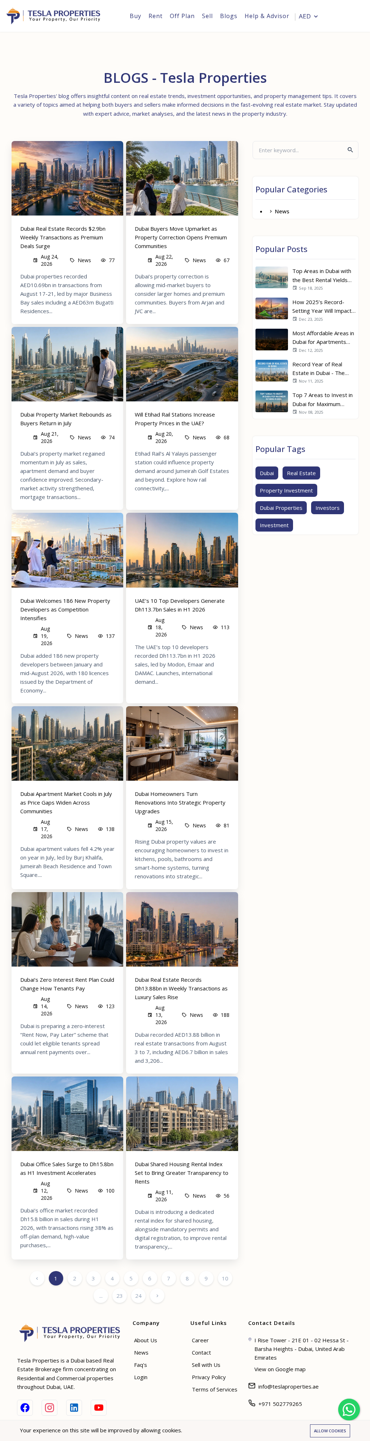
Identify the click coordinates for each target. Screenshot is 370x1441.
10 (225, 1278)
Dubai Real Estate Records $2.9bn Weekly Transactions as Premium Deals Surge (63, 237)
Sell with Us (206, 1364)
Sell (207, 16)
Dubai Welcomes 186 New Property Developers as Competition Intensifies (65, 609)
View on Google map (280, 1369)
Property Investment (286, 490)
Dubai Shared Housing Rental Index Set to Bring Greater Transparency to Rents (181, 1172)
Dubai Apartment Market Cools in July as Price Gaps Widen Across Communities (66, 802)
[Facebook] (25, 1408)
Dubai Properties (281, 507)
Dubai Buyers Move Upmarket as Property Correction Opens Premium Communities (181, 237)
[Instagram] (49, 1408)
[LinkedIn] (74, 1408)
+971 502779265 (280, 1403)
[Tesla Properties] (55, 16)
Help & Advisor (267, 16)
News (282, 211)
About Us (145, 1340)
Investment (274, 525)
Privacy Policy (209, 1377)
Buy (135, 16)
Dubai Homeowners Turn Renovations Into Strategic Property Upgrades (180, 802)
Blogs (228, 16)
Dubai (267, 473)
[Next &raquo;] (157, 1295)
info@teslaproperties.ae (288, 1386)
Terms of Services (214, 1389)
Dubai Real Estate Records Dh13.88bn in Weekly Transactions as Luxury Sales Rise (181, 988)
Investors (327, 507)
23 (119, 1295)
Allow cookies (330, 1430)
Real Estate (301, 473)
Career (200, 1340)
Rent (156, 16)
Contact (201, 1352)
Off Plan (182, 16)
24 (138, 1295)
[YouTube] (99, 1408)
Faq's (140, 1364)
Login (350, 17)
